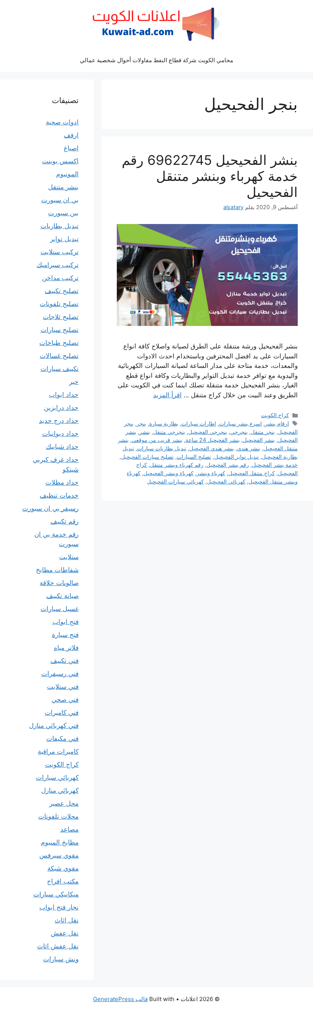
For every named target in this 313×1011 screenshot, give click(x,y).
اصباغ (71, 148)
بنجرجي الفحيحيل (207, 432)
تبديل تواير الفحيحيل (236, 456)
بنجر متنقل (263, 432)
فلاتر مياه (66, 647)
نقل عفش (65, 933)
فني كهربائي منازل (54, 725)
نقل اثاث (67, 920)
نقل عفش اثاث (58, 946)
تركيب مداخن (60, 278)
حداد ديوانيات (60, 433)
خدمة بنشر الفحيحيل (275, 464)
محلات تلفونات (58, 816)
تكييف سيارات (59, 368)
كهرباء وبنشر (211, 473)
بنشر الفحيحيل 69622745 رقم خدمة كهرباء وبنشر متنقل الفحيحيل (210, 176)
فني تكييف (64, 660)
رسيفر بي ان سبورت (50, 508)
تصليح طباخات (59, 343)
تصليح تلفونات (59, 304)
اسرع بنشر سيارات (240, 423)
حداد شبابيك (62, 446)
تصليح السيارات (194, 456)
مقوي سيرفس (59, 855)
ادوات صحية (62, 122)
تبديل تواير (64, 239)
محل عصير (64, 803)
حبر (74, 381)
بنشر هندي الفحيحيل (211, 448)
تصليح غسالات (59, 356)
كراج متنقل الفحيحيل (251, 473)
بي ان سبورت (60, 200)
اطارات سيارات (198, 423)
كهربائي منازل (60, 790)
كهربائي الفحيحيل (226, 481)
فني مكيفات (62, 738)
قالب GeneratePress (120, 999)
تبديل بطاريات (59, 226)
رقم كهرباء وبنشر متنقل (176, 464)
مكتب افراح (63, 881)
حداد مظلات (62, 482)
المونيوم (67, 174)
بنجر (141, 423)
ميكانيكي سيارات (56, 894)
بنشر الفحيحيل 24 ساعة (213, 440)
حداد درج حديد (59, 420)
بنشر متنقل (63, 187)
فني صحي (65, 699)
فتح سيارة (65, 635)
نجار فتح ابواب (59, 907)
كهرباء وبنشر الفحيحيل (169, 473)
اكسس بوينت (60, 161)
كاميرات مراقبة (58, 751)
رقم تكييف (64, 521)
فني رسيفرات (60, 673)
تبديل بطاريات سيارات (161, 448)
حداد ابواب (64, 394)
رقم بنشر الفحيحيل (228, 464)
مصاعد (69, 829)
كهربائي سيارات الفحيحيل (175, 481)
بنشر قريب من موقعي (157, 440)
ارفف (71, 135)
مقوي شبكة (63, 868)
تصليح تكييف (62, 291)
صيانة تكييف (62, 596)
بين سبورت (63, 213)
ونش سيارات (61, 959)
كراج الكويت (275, 415)
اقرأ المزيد (167, 395)
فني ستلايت (63, 686)
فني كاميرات (62, 712)
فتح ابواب (65, 622)
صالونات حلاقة (59, 583)
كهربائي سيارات (57, 777)
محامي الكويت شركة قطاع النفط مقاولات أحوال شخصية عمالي (156, 60)
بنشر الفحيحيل (259, 440)
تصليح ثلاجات (61, 317)
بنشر (144, 432)
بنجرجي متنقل (169, 432)
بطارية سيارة (163, 423)
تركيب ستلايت (59, 252)
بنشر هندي (248, 448)
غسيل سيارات (59, 609)
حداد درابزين (61, 407)
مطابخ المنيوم (60, 842)
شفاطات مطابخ (57, 570)
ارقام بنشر (277, 423)
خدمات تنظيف (59, 495)
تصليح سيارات (59, 330)
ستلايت (69, 557)
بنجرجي (239, 432)
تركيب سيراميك (58, 265)
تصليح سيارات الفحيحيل (147, 456)
